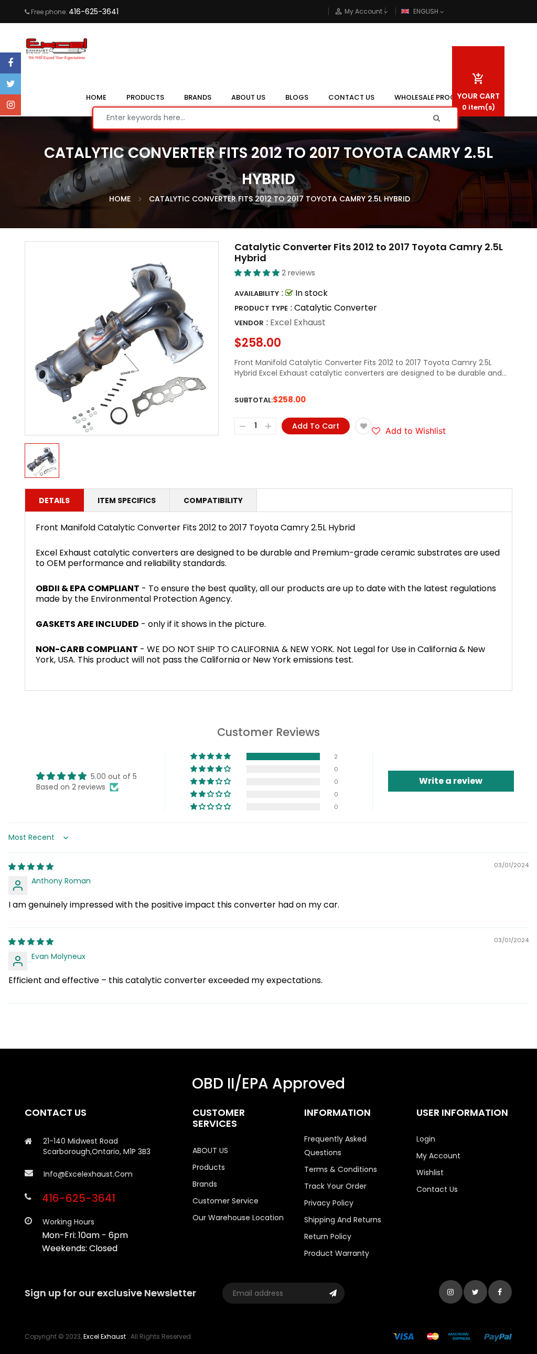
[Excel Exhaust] (452, 1336)
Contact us (437, 1189)
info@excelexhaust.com (88, 1174)
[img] (30, 866)
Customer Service (225, 1201)
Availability (256, 293)
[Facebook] (10, 62)
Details (54, 500)
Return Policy (327, 1236)
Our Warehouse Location (238, 1217)
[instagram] (10, 104)
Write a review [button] (450, 781)
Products (208, 1167)
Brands (204, 1184)
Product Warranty (336, 1253)
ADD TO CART (371, 1316)
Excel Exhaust (298, 322)
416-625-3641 (94, 11)
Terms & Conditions (340, 1169)
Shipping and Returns (342, 1219)
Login (425, 1139)
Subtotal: (253, 400)
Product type (261, 308)
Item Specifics (127, 500)
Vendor (249, 323)
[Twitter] (10, 83)
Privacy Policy (328, 1203)
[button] (258, 273)
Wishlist (430, 1172)
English (426, 11)
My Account (438, 1155)
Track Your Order (335, 1186)
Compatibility (213, 500)
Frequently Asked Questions (335, 1146)
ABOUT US (210, 1150)
